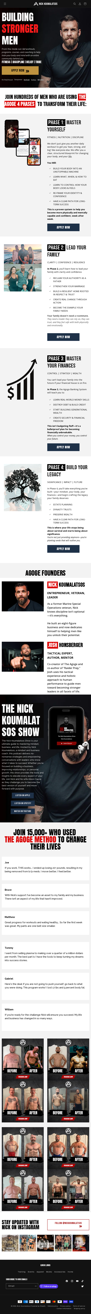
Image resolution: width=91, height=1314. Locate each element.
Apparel (40, 1272)
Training (21, 1272)
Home (70, 1272)
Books (49, 1272)
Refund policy (53, 1306)
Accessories (59, 1272)
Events (31, 1272)
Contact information (64, 1308)
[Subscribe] (35, 1286)
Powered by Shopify (38, 1306)
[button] (5, 3)
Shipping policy (79, 1308)
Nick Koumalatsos (23, 1306)
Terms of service (79, 1306)
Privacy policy (65, 1306)
